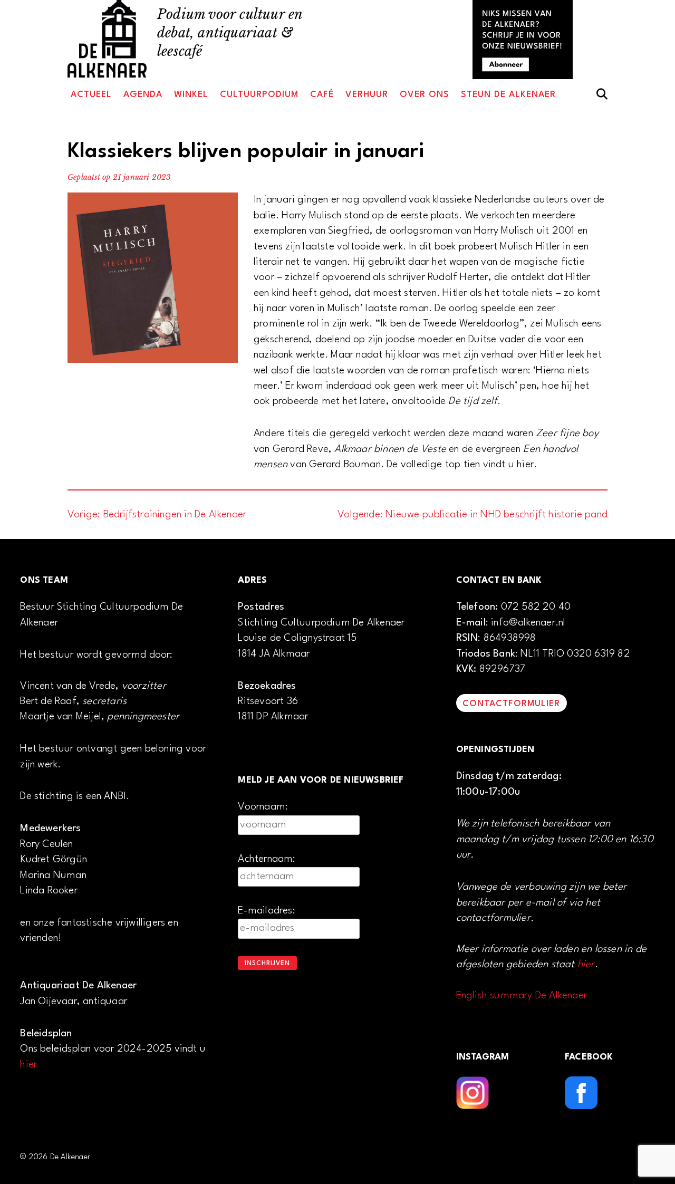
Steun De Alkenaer (508, 94)
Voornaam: (263, 807)
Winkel (191, 94)
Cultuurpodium (259, 94)
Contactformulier (511, 703)
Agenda (142, 94)
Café (322, 94)
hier (28, 1065)
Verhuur (366, 94)
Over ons (424, 94)
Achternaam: (266, 859)
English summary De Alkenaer (521, 995)
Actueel (91, 94)
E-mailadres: (266, 911)
